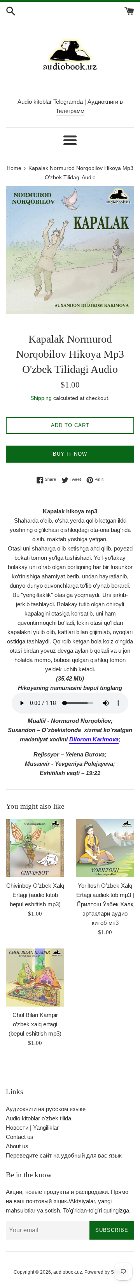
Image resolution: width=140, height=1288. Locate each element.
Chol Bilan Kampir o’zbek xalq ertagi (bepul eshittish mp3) (35, 1024)
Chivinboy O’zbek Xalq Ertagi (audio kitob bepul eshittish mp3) (35, 894)
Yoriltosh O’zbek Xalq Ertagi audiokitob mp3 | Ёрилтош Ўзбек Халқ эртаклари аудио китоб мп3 (105, 904)
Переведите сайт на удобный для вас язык (64, 1155)
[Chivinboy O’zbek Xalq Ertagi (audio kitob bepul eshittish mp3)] (35, 848)
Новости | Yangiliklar (32, 1127)
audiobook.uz (67, 1272)
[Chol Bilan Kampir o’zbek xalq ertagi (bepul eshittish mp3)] (35, 977)
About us (17, 1146)
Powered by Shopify (105, 1272)
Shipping (41, 398)
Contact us (19, 1137)
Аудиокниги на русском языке (46, 1109)
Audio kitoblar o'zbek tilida (38, 1118)
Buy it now (70, 454)
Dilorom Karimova (94, 739)
